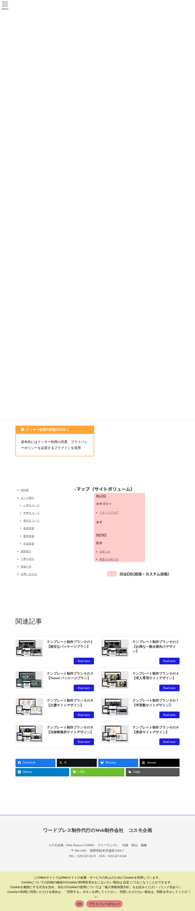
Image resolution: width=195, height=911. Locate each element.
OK (79, 904)
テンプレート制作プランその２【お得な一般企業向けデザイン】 (155, 646)
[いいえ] (189, 891)
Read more (84, 661)
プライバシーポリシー (104, 904)
